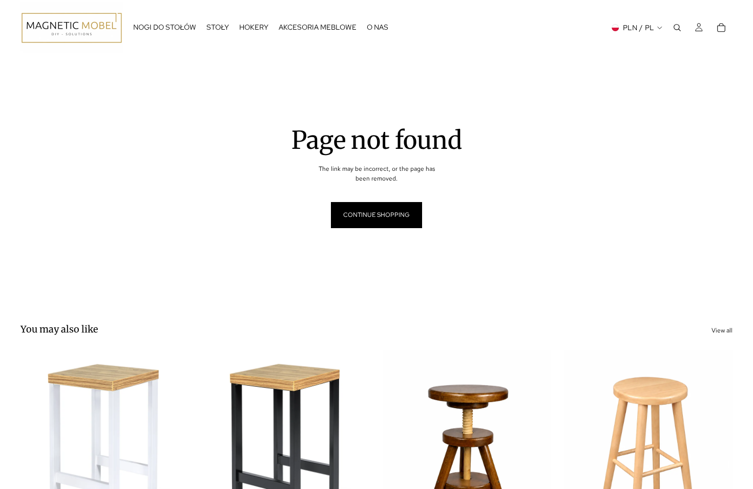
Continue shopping (376, 215)
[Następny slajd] (173, 454)
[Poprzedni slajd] (35, 454)
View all (722, 330)
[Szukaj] (677, 27)
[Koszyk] (721, 27)
